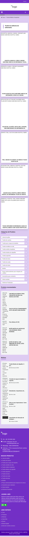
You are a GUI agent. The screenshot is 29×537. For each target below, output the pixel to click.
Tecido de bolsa (6, 265)
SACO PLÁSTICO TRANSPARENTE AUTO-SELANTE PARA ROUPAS (18, 309)
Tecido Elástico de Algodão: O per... (16, 364)
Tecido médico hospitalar (13, 17)
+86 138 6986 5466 (10, 439)
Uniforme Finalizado (7, 282)
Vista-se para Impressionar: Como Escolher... (18, 403)
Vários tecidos (6, 279)
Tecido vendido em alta (8, 246)
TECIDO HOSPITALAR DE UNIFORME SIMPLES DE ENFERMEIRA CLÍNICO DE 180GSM (14, 94)
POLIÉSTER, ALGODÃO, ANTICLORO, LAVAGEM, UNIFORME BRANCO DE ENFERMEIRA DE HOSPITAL (14, 127)
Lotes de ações (6, 237)
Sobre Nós (4, 519)
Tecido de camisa (6, 240)
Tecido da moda (6, 262)
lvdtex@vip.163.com (12, 441)
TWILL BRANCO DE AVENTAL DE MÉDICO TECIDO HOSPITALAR (14, 160)
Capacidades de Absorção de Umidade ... (16, 418)
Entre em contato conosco (8, 525)
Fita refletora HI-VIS (14, 322)
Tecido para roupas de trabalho (10, 243)
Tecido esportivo (6, 255)
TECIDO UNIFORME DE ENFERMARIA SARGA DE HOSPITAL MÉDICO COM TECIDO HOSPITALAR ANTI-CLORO (14, 226)
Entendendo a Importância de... (17, 391)
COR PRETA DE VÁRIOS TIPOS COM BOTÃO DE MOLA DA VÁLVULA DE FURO (16, 295)
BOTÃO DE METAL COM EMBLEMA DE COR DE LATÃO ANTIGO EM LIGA (16, 343)
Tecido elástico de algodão (9, 252)
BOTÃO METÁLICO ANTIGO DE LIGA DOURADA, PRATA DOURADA (17, 330)
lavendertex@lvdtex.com (13, 443)
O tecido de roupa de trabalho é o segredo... (17, 379)
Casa (3, 17)
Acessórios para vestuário (9, 276)
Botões (4, 268)
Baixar (3, 521)
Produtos (4, 514)
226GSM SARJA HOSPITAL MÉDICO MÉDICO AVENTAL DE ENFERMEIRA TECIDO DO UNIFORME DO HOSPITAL (14, 193)
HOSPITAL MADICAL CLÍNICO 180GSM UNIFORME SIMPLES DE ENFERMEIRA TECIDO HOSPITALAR (14, 61)
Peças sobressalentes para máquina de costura (12, 272)
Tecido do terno (6, 258)
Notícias (4, 517)
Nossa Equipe (5, 523)
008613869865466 (14, 445)
